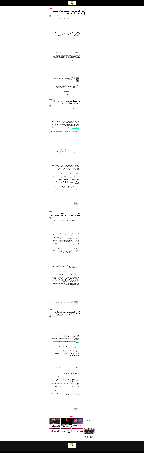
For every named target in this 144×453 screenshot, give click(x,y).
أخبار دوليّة (76, 6)
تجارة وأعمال (73, 6)
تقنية (64, 6)
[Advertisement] (66, 25)
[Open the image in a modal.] (78, 130)
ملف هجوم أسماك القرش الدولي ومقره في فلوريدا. (62, 187)
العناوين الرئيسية (80, 6)
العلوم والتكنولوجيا (68, 6)
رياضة (62, 6)
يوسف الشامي (53, 105)
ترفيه (60, 6)
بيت (83, 6)
